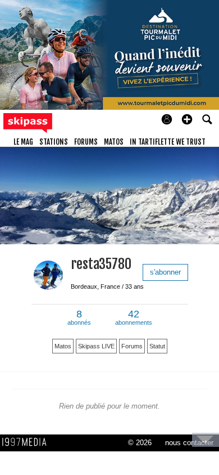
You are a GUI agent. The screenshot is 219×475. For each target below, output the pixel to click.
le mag (23, 141)
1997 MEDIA (27, 442)
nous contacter (189, 442)
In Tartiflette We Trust (168, 141)
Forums (132, 346)
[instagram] (90, 296)
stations (53, 141)
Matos (62, 346)
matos (114, 141)
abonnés (79, 318)
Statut (157, 346)
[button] (187, 119)
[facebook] (75, 296)
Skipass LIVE (96, 346)
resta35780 (101, 264)
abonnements (133, 318)
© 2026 (140, 442)
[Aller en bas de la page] (205, 440)
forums (86, 141)
